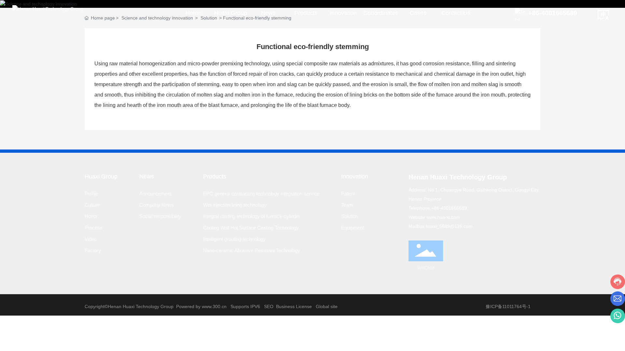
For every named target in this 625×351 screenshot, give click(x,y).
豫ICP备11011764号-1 (508, 306)
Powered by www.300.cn (201, 306)
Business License (294, 306)
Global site (327, 306)
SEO (268, 306)
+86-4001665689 (552, 13)
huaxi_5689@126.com (449, 226)
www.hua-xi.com (443, 217)
